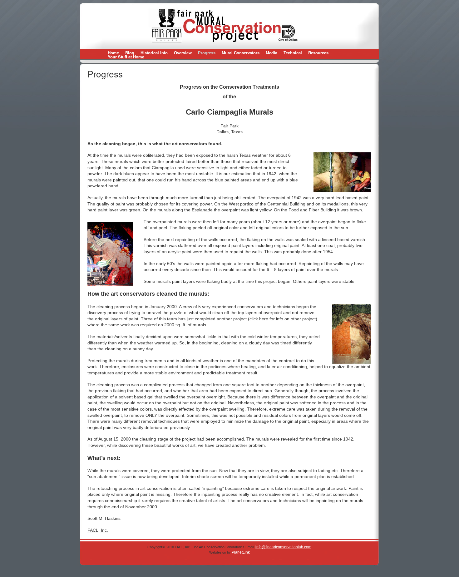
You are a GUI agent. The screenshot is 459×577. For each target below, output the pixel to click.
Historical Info (154, 53)
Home (113, 53)
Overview (183, 53)
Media (271, 53)
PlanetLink (241, 552)
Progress (206, 53)
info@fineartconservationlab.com (283, 547)
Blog (129, 53)
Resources (318, 53)
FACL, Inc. (97, 530)
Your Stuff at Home (126, 57)
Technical (293, 53)
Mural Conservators (240, 53)
